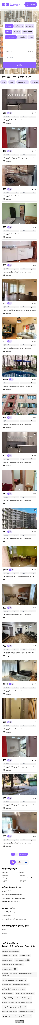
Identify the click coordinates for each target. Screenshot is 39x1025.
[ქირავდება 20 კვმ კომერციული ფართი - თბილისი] (19, 784)
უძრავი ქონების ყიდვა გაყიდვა (13, 989)
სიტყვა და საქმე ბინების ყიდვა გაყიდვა (17, 1002)
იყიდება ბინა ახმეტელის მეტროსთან (15, 984)
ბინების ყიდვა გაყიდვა (10, 951)
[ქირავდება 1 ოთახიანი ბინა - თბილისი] (19, 99)
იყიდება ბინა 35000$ (22, 960)
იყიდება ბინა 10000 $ (26, 1011)
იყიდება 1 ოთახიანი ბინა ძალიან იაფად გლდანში (17, 974)
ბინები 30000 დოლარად (11, 998)
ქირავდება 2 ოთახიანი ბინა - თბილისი (17, 196)
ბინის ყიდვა (26, 998)
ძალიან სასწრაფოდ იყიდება (12, 964)
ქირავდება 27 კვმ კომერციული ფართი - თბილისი (19, 158)
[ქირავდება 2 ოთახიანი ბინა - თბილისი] (19, 175)
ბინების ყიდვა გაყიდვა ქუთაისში (14, 1007)
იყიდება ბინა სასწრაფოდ (25, 993)
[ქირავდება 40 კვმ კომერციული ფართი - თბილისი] (19, 290)
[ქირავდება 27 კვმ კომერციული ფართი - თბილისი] (19, 137)
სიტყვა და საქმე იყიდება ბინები (14, 980)
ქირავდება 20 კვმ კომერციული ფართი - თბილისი (19, 805)
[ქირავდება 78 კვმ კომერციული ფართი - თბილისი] (19, 632)
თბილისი (11, 37)
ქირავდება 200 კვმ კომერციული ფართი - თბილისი (19, 576)
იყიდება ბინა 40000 (9, 1011)
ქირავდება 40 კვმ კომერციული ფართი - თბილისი (19, 310)
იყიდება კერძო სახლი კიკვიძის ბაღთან (16, 1016)
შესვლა (33, 4)
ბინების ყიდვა (25, 955)
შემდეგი (23, 854)
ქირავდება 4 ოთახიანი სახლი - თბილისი (17, 386)
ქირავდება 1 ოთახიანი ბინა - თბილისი (17, 120)
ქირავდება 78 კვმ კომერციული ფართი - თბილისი (19, 652)
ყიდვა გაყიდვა (7, 993)
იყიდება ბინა (7, 960)
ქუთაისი (33, 37)
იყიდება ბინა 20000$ (9, 969)
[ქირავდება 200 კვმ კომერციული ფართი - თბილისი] (19, 556)
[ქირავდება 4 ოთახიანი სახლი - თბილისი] (19, 366)
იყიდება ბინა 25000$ (9, 955)
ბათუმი (22, 37)
